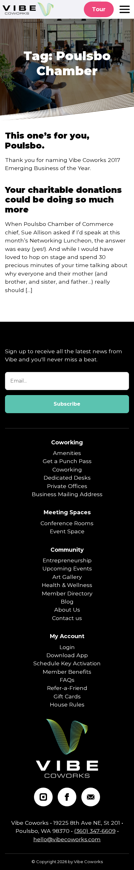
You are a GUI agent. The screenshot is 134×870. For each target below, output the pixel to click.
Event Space (67, 531)
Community (67, 549)
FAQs (67, 680)
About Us (67, 609)
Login (67, 647)
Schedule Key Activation (67, 663)
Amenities (67, 453)
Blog (67, 601)
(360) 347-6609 (95, 831)
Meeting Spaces (67, 512)
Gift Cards (67, 696)
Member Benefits (67, 671)
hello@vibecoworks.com (67, 839)
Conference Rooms (67, 523)
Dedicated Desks (67, 477)
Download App (67, 655)
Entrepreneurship (67, 560)
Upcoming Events (67, 568)
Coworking (67, 442)
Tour (99, 9)
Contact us (67, 618)
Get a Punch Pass (67, 461)
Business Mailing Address (67, 494)
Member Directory (67, 593)
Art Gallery (67, 577)
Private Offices (67, 486)
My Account (67, 636)
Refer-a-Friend (67, 688)
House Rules (67, 704)
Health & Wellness (67, 585)
